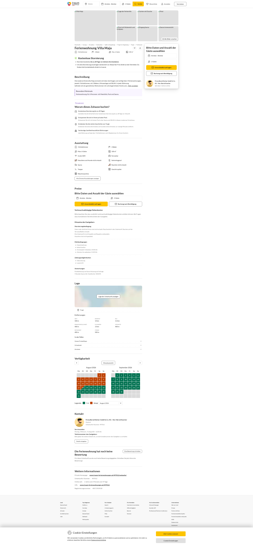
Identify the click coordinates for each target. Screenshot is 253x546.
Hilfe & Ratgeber (131, 508)
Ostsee (84, 511)
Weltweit (84, 516)
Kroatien (91, 45)
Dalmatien (99, 45)
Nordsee (84, 508)
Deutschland (63, 505)
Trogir (132, 45)
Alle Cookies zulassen (170, 534)
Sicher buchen (108, 511)
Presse (173, 508)
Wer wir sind (174, 505)
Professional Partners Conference (158, 511)
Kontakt (107, 516)
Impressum (174, 525)
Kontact (129, 513)
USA (61, 516)
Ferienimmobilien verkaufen (179, 516)
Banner (129, 511)
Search (106, 505)
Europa (85, 45)
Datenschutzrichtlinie (98, 540)
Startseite (77, 45)
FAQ (106, 513)
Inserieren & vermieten (133, 505)
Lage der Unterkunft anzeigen (108, 296)
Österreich (63, 508)
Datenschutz (174, 522)
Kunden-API (152, 508)
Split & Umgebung (110, 45)
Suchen (140, 4)
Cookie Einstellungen (171, 541)
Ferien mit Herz (175, 511)
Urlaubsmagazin (109, 508)
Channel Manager (154, 505)
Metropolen (85, 519)
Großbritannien (64, 513)
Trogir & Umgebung (123, 45)
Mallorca (84, 505)
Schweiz (62, 511)
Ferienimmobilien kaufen (178, 513)
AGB (172, 519)
